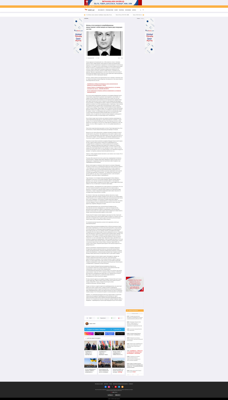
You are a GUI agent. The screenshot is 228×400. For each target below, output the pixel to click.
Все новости (101, 10)
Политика (121, 10)
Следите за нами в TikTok (100, 334)
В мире (116, 10)
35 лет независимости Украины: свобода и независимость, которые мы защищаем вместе (104, 91)
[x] (88, 6)
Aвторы (134, 10)
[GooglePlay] (110, 395)
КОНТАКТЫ (106, 383)
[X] (112, 387)
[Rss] (93, 6)
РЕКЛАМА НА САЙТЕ (99, 383)
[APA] (114, 392)
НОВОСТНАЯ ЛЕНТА (133, 310)
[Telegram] (91, 6)
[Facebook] (84, 6)
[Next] (143, 15)
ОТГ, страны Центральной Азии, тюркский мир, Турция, (96, 14)
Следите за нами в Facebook (110, 334)
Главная (138, 18)
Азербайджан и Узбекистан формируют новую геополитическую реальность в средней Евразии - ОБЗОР (102, 84)
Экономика (128, 10)
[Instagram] (86, 6)
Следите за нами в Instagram (90, 334)
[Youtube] (90, 6)
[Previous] (84, 15)
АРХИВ (110, 383)
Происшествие (109, 10)
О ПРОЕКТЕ (131, 383)
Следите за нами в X (120, 333)
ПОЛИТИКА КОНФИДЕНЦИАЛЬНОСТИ (120, 383)
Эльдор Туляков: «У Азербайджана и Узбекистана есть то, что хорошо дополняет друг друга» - (103, 88)
